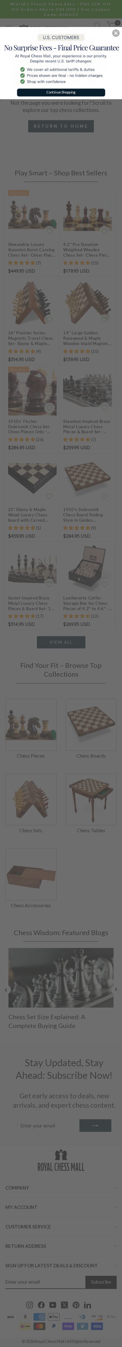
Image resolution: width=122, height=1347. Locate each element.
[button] (115, 33)
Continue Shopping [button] (60, 92)
